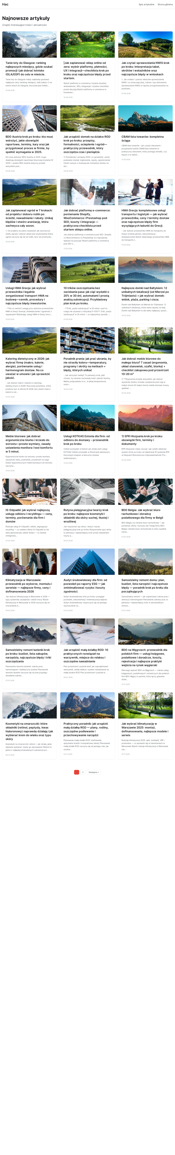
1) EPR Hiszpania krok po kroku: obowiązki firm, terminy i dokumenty (142, 440)
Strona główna (165, 4)
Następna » (94, 772)
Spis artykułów (146, 4)
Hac (5, 4)
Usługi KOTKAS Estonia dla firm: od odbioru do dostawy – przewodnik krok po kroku (87, 440)
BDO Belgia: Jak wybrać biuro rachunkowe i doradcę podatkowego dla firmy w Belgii (142, 513)
